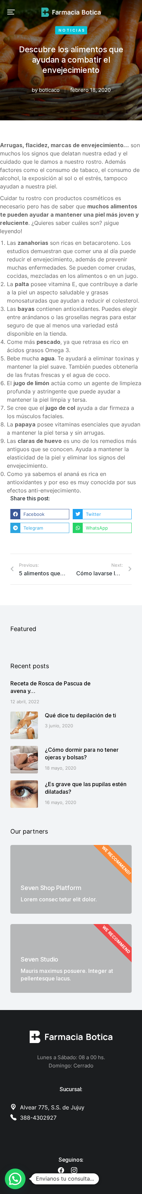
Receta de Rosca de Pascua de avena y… (50, 687)
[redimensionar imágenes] (24, 725)
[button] (11, 12)
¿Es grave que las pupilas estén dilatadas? (85, 788)
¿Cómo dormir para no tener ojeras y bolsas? (82, 753)
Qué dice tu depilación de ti (80, 715)
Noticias (72, 30)
